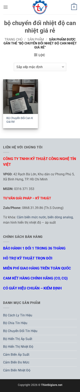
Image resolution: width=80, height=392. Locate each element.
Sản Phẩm (35, 39)
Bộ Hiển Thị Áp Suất (17, 339)
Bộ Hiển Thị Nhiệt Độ (18, 347)
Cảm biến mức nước (31, 217)
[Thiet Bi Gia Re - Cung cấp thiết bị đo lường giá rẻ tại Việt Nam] (40, 7)
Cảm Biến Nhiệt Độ (16, 370)
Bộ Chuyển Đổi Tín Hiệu (20, 331)
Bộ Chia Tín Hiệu (15, 323)
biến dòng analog (60, 217)
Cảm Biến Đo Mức (16, 362)
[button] (5, 7)
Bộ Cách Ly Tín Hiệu (17, 315)
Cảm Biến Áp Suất (16, 355)
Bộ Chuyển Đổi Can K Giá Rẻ (19, 119)
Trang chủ (13, 39)
